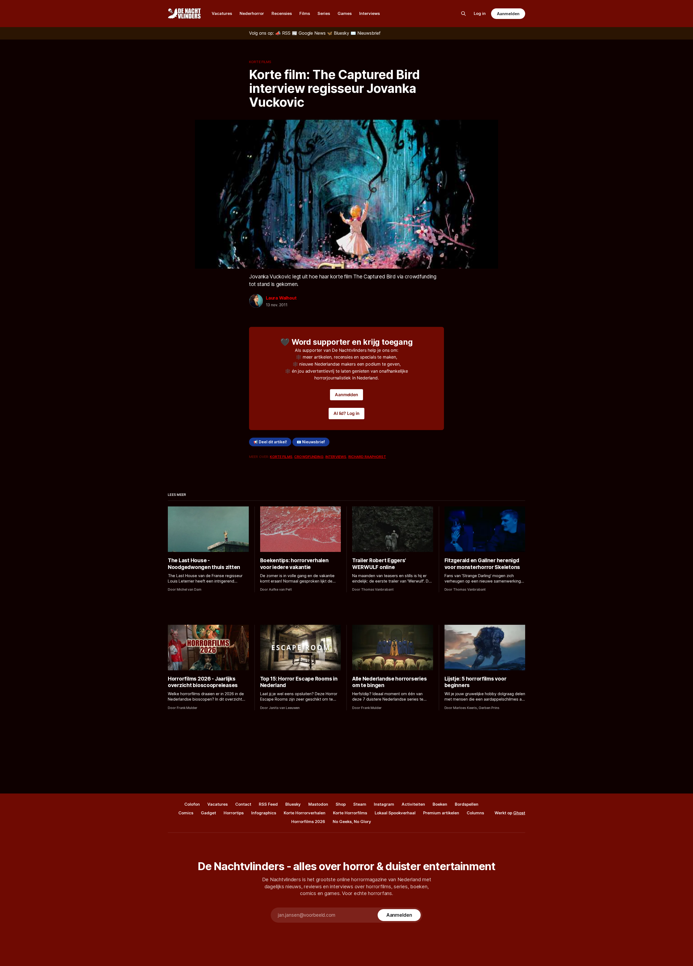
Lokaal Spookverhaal (395, 812)
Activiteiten (413, 804)
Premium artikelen (441, 812)
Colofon (192, 804)
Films (304, 13)
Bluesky (293, 804)
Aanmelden (508, 13)
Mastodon (318, 804)
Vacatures (222, 13)
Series (324, 13)
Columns (475, 812)
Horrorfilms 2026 (308, 821)
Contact (243, 804)
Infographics (263, 812)
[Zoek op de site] (463, 13)
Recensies (282, 13)
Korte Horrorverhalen (304, 812)
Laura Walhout (281, 298)
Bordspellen (466, 804)
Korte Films (260, 62)
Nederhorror (252, 13)
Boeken (440, 804)
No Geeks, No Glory (352, 821)
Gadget (208, 812)
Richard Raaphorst (367, 456)
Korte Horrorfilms (350, 812)
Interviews (369, 13)
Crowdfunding (308, 456)
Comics (185, 812)
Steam (359, 804)
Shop (341, 804)
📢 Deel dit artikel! (270, 442)
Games (345, 13)
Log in (480, 13)
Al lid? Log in (346, 413)
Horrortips (234, 812)
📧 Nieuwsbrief (311, 442)
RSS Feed (268, 804)
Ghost (519, 812)
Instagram (384, 804)
